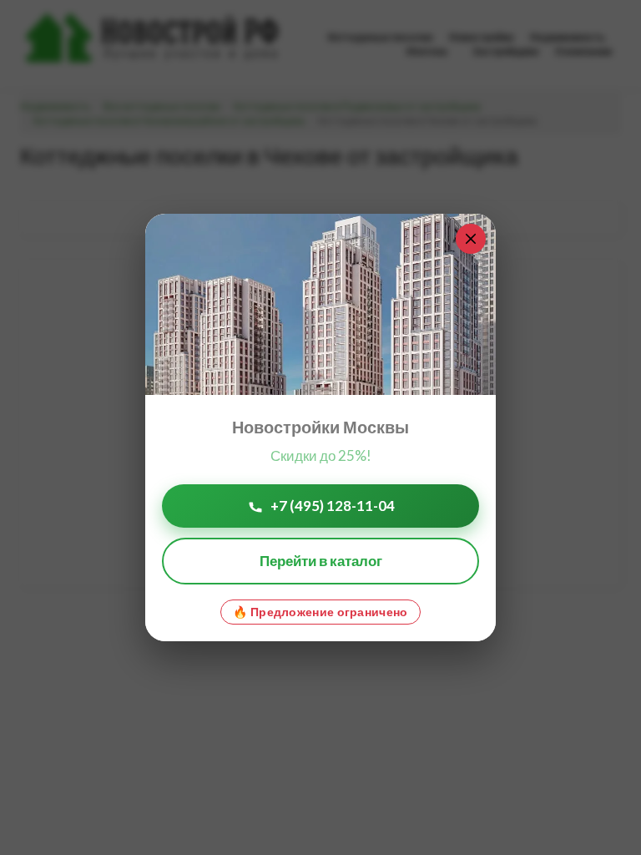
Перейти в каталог (321, 560)
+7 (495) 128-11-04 (332, 505)
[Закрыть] (471, 239)
